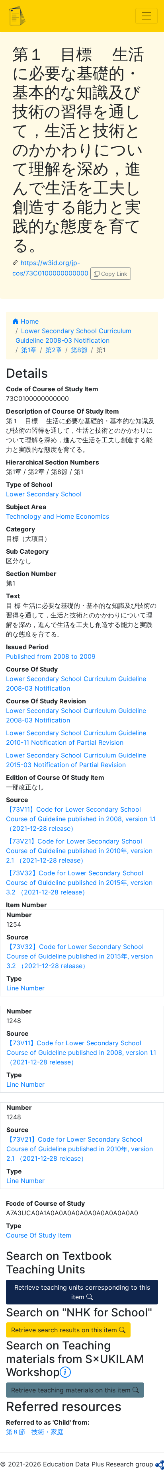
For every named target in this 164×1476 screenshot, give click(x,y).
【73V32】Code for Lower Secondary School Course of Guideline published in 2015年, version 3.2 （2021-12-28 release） (79, 882)
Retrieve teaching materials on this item (72, 1390)
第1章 (29, 350)
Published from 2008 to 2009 (51, 656)
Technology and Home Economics (57, 516)
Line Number (25, 988)
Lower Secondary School (44, 494)
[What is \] (65, 1372)
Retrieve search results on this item (65, 1330)
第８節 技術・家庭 (34, 1432)
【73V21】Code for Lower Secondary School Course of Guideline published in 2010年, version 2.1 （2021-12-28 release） (79, 850)
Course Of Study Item (38, 1235)
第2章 (53, 350)
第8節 (79, 350)
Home (29, 321)
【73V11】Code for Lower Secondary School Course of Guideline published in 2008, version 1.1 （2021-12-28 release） (81, 818)
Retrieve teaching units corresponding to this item (82, 1292)
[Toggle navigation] (146, 16)
